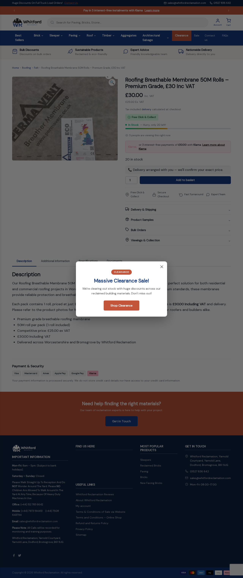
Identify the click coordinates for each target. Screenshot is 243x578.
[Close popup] (162, 267)
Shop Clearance (121, 305)
